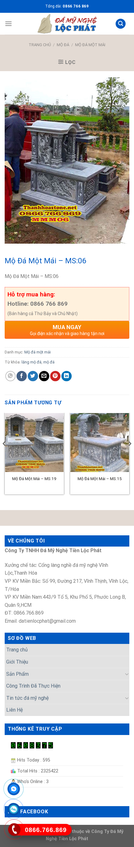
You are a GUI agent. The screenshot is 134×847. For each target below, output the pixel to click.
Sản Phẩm (17, 674)
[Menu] (8, 23)
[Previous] (4, 456)
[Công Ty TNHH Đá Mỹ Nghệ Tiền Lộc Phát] (67, 24)
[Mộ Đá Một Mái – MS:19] (34, 442)
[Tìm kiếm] (121, 24)
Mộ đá (63, 44)
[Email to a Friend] (44, 376)
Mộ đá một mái (90, 44)
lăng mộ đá (31, 362)
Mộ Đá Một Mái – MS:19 (34, 478)
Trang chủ (40, 44)
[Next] (130, 456)
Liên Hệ (14, 710)
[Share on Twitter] (33, 376)
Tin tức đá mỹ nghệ (27, 698)
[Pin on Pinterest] (55, 376)
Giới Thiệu (17, 662)
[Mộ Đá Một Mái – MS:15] (99, 442)
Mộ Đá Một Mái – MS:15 (100, 478)
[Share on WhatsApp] (10, 376)
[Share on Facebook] (22, 376)
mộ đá (49, 362)
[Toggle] (126, 674)
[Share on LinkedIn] (66, 376)
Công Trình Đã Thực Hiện (33, 686)
